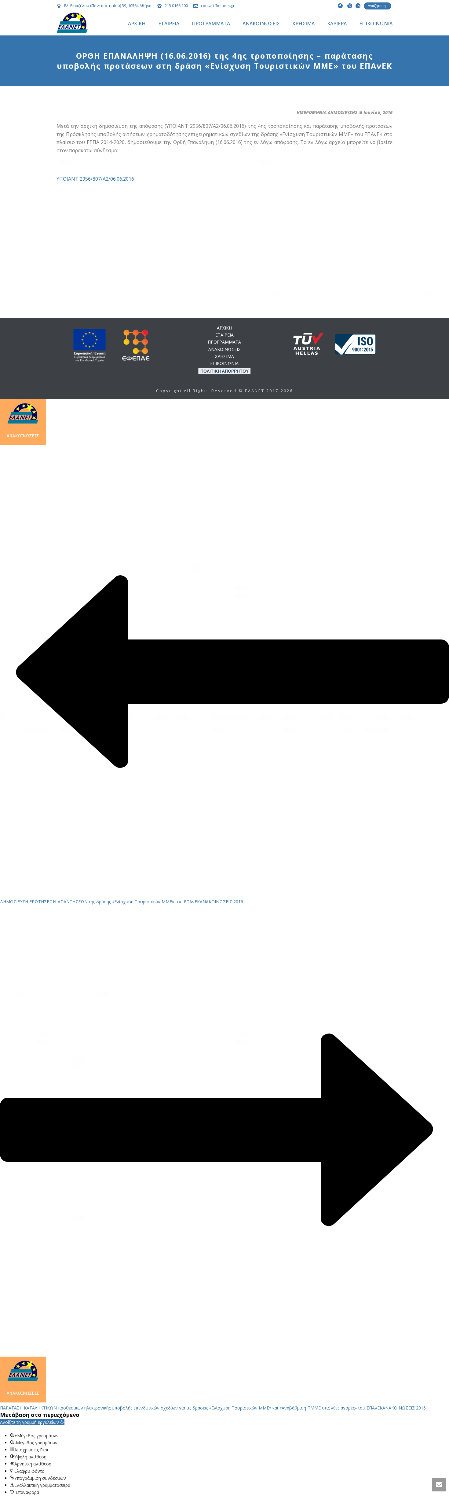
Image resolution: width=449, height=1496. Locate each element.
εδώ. (259, 594)
